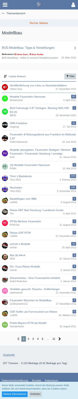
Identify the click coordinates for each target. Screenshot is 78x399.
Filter (72, 76)
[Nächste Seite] (59, 339)
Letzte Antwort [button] (17, 76)
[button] (5, 5)
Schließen (35, 394)
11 (53, 338)
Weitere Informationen (14, 394)
